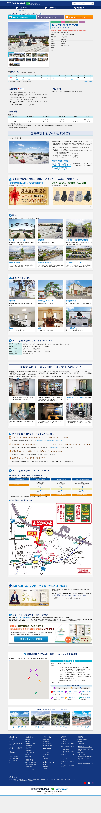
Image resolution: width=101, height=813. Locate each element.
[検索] (92, 3)
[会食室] (46, 59)
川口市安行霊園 (71, 697)
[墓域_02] (17, 54)
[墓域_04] (28, 54)
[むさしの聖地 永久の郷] (19, 718)
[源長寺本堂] (28, 59)
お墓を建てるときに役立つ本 (23, 617)
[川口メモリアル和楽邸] (60, 718)
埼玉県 (13, 10)
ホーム (9, 10)
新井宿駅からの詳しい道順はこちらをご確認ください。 (50, 440)
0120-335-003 (18, 378)
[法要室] (11, 64)
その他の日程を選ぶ (88, 81)
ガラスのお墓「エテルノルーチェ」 (75, 397)
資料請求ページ (54, 447)
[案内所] (17, 59)
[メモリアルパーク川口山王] (81, 718)
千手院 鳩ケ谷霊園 (85, 697)
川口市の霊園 (18, 10)
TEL (17, 79)
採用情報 (31, 780)
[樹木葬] (40, 54)
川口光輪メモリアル (72, 691)
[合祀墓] (11, 59)
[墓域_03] (23, 54)
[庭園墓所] (46, 54)
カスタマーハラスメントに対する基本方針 (18, 780)
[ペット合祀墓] (34, 59)
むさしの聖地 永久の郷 (19, 727)
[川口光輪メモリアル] (40, 718)
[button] (29, 678)
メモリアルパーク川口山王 (81, 727)
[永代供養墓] (34, 54)
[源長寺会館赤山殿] (40, 59)
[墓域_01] (11, 54)
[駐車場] (17, 64)
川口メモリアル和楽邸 (58, 697)
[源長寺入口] (23, 59)
